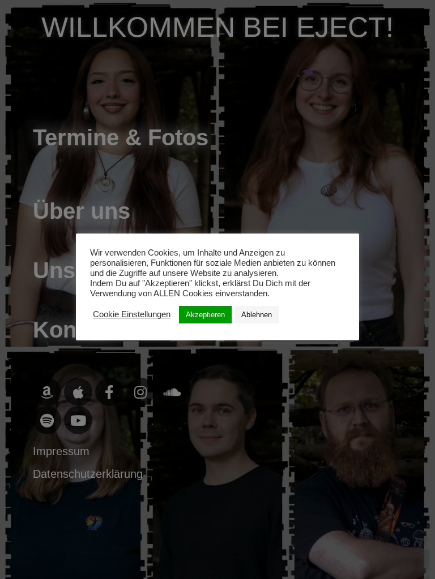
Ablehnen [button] (256, 314)
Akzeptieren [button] (205, 314)
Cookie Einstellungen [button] (131, 314)
